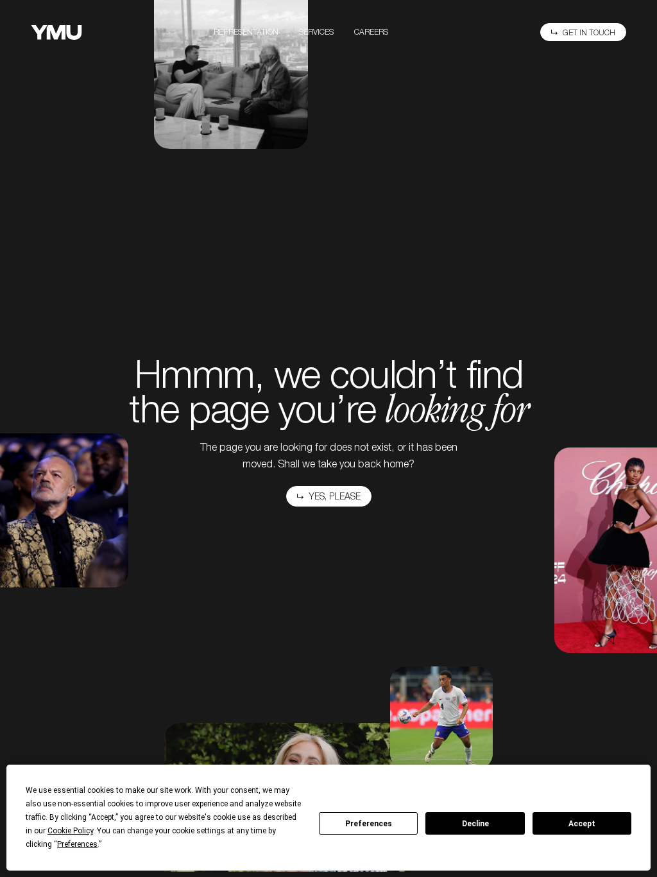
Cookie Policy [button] (70, 830)
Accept (581, 823)
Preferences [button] (77, 844)
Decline (475, 823)
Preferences (368, 823)
